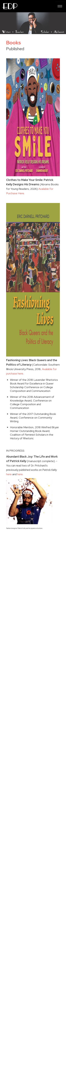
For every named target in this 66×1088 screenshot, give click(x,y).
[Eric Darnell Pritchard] (10, 6)
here (9, 474)
